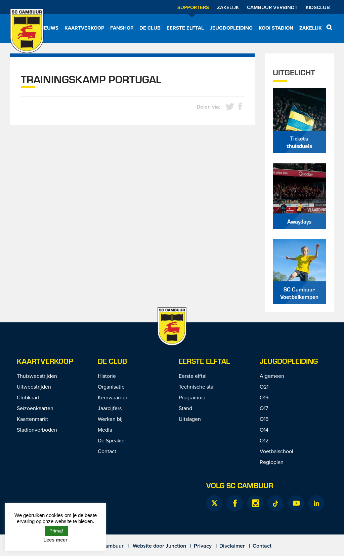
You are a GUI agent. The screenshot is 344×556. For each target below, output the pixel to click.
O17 (264, 408)
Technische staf (197, 386)
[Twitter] (214, 503)
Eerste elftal (185, 28)
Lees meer (55, 540)
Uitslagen (190, 419)
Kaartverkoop (84, 28)
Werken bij (110, 419)
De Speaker (111, 440)
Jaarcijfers (110, 408)
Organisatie (111, 386)
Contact (107, 451)
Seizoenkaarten (35, 408)
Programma (192, 397)
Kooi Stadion (276, 28)
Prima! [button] (56, 530)
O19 (264, 397)
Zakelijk (228, 7)
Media (105, 429)
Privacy (203, 546)
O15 (264, 419)
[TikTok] (275, 503)
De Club (150, 28)
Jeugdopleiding (231, 28)
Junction (176, 546)
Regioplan (272, 462)
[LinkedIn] (316, 503)
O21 (264, 386)
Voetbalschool (276, 451)
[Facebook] (235, 503)
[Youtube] (296, 503)
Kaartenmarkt (32, 419)
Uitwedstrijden (34, 386)
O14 (264, 429)
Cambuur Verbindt (272, 7)
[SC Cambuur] (27, 35)
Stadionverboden (37, 429)
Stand (185, 408)
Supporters (193, 7)
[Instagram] (255, 503)
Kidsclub (318, 7)
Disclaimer (232, 546)
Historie (107, 376)
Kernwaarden (113, 397)
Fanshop (121, 28)
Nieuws (48, 28)
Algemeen (272, 376)
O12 (264, 440)
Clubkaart (28, 397)
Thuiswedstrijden (37, 376)
